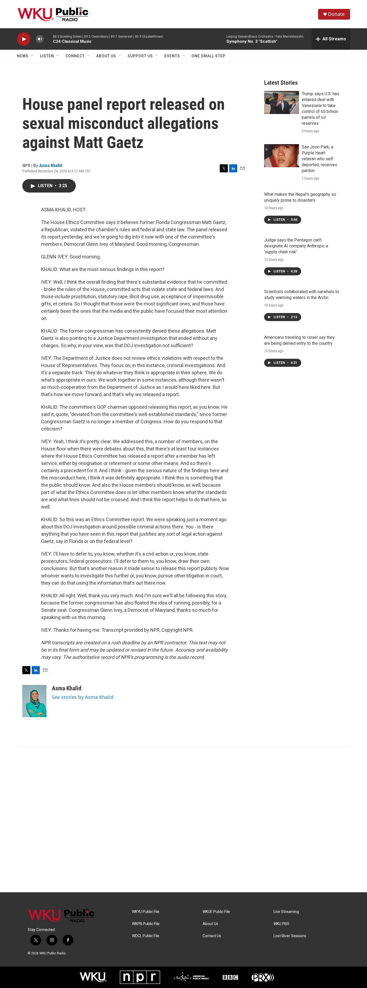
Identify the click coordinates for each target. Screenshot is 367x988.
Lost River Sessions (290, 936)
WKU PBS (281, 924)
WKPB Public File (146, 924)
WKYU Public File (145, 912)
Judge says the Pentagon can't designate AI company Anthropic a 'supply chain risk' (296, 245)
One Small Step (208, 56)
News (22, 56)
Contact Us (212, 936)
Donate (336, 14)
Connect (75, 56)
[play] (23, 39)
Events (172, 56)
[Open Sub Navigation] (32, 56)
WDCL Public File (145, 936)
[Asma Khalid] (34, 701)
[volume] (39, 39)
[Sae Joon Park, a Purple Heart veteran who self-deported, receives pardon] (281, 155)
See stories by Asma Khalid (82, 697)
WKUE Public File (216, 912)
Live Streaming (286, 912)
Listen (47, 56)
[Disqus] (183, 819)
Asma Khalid (50, 165)
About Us (106, 56)
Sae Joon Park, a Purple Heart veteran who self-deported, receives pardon (319, 158)
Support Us (140, 56)
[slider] (48, 39)
